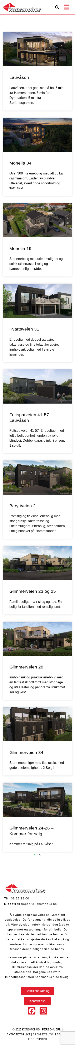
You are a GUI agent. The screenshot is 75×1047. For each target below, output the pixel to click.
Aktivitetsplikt (19, 1034)
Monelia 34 (20, 163)
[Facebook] (31, 1011)
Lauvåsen (19, 77)
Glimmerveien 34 (26, 752)
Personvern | (52, 1029)
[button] (57, 7)
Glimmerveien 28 (26, 667)
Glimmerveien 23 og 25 (32, 591)
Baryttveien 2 (22, 505)
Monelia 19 (20, 248)
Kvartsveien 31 (24, 329)
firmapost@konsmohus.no (37, 903)
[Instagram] (43, 1011)
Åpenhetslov (43, 1034)
